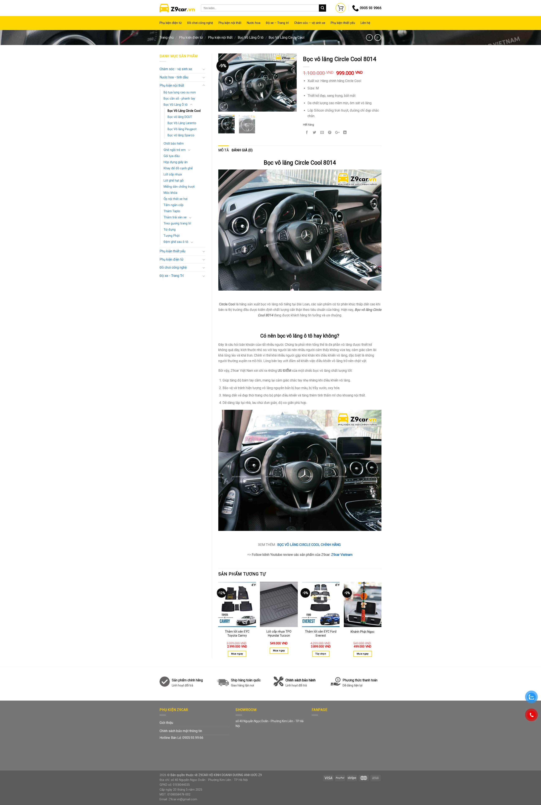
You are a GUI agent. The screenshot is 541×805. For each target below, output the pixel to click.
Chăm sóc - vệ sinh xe (176, 69)
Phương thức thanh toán (360, 682)
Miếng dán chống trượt (179, 187)
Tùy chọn (320, 653)
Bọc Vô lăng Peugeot (182, 129)
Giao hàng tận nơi (242, 685)
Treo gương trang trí (177, 223)
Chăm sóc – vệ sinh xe (309, 23)
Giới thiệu (166, 723)
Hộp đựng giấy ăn (176, 162)
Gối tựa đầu (172, 156)
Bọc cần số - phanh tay (179, 98)
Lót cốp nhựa (173, 174)
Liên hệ (365, 23)
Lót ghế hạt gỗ (173, 180)
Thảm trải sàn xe (175, 217)
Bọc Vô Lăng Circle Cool (286, 38)
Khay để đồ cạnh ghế (178, 168)
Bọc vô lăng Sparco (181, 135)
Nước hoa (253, 23)
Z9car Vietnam (341, 555)
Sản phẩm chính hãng (187, 680)
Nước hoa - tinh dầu (174, 77)
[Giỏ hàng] (341, 8)
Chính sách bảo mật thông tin (181, 731)
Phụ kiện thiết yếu (343, 23)
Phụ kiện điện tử (171, 23)
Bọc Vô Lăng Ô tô (251, 38)
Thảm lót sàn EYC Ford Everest (320, 633)
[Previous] (225, 82)
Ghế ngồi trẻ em (175, 150)
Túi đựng (170, 229)
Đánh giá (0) (242, 150)
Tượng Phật (172, 236)
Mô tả (223, 150)
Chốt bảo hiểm (174, 143)
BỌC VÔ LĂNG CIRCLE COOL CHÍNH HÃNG (309, 545)
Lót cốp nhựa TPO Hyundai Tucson (278, 633)
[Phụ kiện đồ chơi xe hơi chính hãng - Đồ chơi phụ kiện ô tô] (177, 8)
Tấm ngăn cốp (173, 205)
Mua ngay (237, 653)
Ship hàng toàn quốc (246, 680)
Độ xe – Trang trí (277, 23)
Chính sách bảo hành (301, 682)
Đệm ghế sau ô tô (176, 242)
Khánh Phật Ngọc (362, 632)
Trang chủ (167, 38)
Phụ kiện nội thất (230, 23)
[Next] (290, 82)
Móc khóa (170, 193)
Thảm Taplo (172, 211)
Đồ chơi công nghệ (200, 23)
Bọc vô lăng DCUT (180, 117)
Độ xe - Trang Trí (172, 276)
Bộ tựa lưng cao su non (180, 92)
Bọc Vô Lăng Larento (182, 123)
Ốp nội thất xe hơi (175, 199)
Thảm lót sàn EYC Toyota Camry (237, 633)
